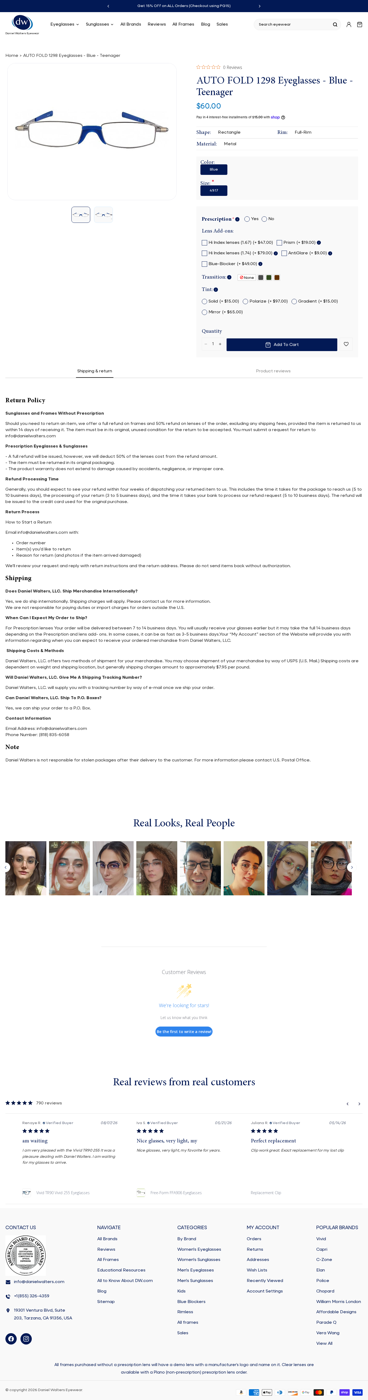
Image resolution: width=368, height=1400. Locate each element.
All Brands (107, 1239)
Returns (255, 1249)
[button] (65, 24)
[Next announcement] (260, 6)
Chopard (325, 1291)
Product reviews (273, 371)
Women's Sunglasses (198, 1260)
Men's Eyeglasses (195, 1271)
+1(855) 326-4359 (31, 1296)
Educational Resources (121, 1271)
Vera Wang (327, 1333)
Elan (320, 1271)
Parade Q (326, 1323)
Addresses (258, 1260)
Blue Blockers (191, 1302)
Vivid (321, 1239)
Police (322, 1281)
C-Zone (324, 1260)
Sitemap (106, 1302)
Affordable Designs (336, 1312)
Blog (101, 1291)
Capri (321, 1249)
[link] (69, 1193)
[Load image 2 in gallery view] (103, 215)
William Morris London (338, 1302)
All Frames (108, 1260)
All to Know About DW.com (125, 1281)
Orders (254, 1239)
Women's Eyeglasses (199, 1249)
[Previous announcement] (108, 6)
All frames (187, 1323)
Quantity (212, 331)
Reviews (106, 1249)
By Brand (186, 1239)
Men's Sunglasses (195, 1281)
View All (324, 1344)
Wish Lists (257, 1271)
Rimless (185, 1312)
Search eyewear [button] (275, 24)
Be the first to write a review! (184, 1031)
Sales (182, 1333)
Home (11, 56)
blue (214, 169)
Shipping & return (94, 371)
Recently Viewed (265, 1281)
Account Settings (265, 1291)
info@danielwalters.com (39, 1282)
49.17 (214, 190)
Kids (181, 1291)
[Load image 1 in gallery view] (80, 215)
